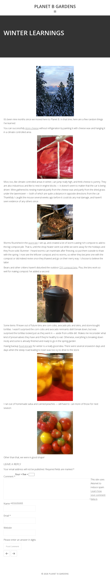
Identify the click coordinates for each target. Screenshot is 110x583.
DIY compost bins (68, 267)
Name (8, 503)
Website (8, 527)
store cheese (32, 128)
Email (7, 515)
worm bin (33, 242)
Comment (9, 476)
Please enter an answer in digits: (20, 539)
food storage (25, 346)
